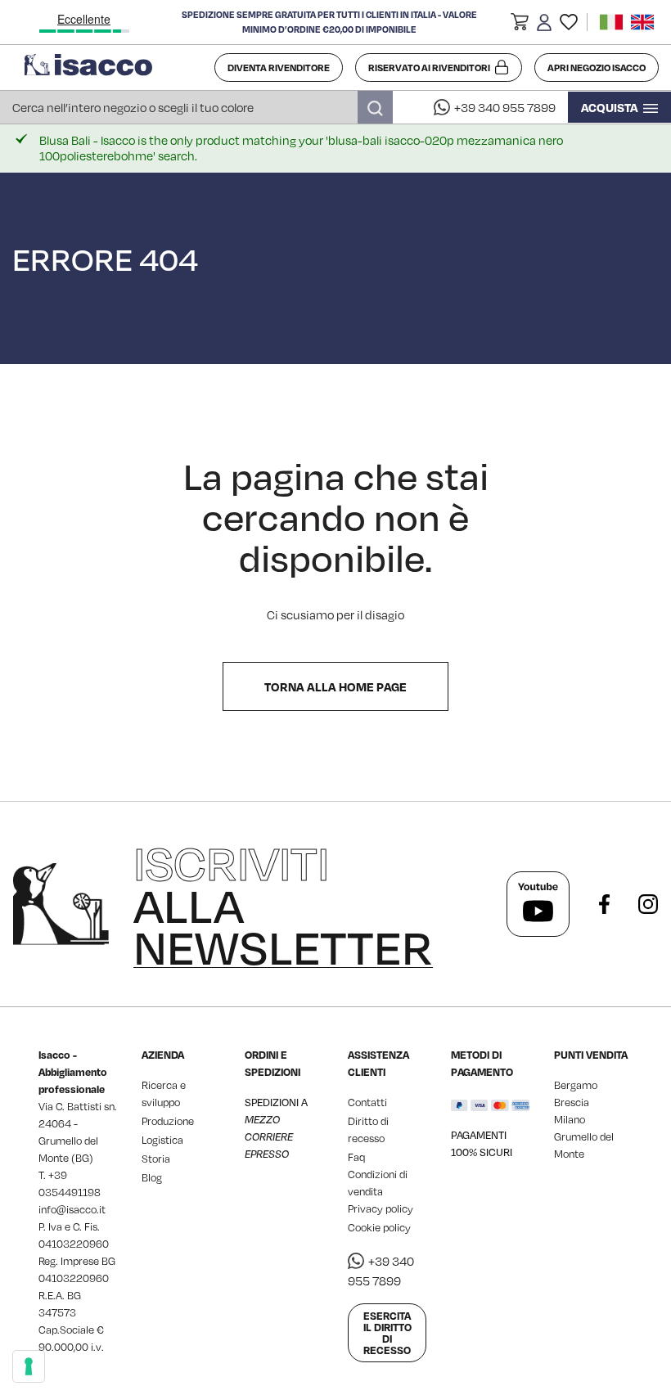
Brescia (571, 1102)
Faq (356, 1156)
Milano (569, 1119)
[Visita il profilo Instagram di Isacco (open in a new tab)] (648, 904)
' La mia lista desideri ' (569, 22)
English (642, 22)
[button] (520, 25)
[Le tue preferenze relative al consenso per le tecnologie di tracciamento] (28, 1366)
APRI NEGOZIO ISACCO (596, 67)
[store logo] (113, 68)
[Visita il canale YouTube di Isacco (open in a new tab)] (538, 904)
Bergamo (575, 1084)
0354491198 (69, 1192)
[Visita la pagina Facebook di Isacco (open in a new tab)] (604, 904)
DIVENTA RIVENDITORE (278, 67)
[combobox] (196, 107)
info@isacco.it (72, 1209)
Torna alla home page (335, 686)
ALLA (283, 904)
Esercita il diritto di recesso (387, 1333)
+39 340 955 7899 (505, 107)
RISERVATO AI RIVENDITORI (429, 67)
